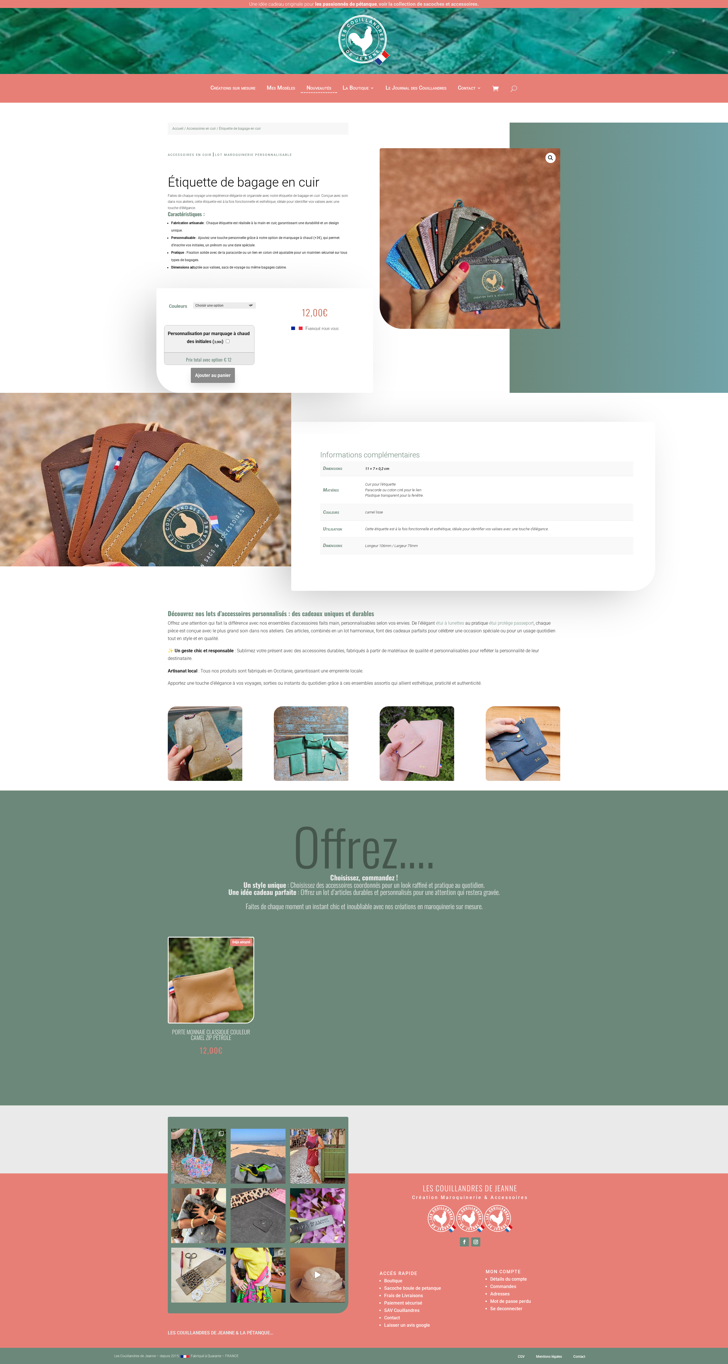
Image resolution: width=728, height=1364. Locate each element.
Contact (466, 88)
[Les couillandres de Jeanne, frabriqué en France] (185, 1356)
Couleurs (178, 306)
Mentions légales (549, 1357)
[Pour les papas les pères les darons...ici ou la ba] (317, 1215)
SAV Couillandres (401, 1310)
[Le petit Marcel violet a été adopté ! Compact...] (317, 1156)
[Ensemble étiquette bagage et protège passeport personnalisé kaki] (205, 779)
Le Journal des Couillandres (416, 88)
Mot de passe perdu (510, 1301)
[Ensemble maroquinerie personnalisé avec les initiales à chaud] (311, 779)
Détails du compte (508, 1279)
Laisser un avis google (407, 1325)
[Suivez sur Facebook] (464, 1242)
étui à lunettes (450, 623)
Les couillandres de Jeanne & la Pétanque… (220, 1333)
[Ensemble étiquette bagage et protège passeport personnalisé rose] (417, 779)
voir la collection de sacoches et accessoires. (429, 4)
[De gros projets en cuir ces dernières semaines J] (258, 1215)
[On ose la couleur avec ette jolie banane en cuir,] (258, 1275)
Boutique (393, 1280)
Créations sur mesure (232, 88)
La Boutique (356, 88)
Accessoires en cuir (201, 129)
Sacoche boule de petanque (412, 1288)
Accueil (177, 129)
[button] (550, 158)
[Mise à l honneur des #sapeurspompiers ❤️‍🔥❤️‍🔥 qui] (258, 1156)
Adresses (500, 1294)
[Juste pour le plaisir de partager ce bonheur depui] (198, 1215)
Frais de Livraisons (403, 1295)
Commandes (503, 1286)
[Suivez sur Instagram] (475, 1242)
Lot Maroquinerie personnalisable (253, 155)
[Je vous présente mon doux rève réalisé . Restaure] (317, 1275)
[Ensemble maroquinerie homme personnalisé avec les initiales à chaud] (523, 779)
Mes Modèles (281, 88)
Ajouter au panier (213, 375)
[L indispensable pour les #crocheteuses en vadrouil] (198, 1275)
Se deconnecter (506, 1308)
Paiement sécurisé (403, 1303)
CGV (521, 1357)
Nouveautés (319, 88)
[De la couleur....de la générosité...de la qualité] (198, 1156)
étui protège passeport (511, 623)
